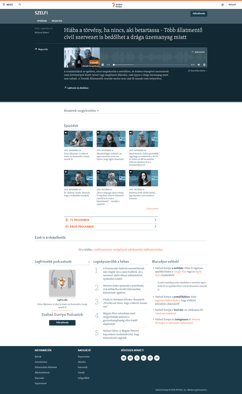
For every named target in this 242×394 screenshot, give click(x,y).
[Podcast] (150, 358)
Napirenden (83, 357)
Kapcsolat (39, 378)
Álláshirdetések (42, 373)
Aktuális (82, 362)
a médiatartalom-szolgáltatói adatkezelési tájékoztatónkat (127, 249)
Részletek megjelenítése (80, 111)
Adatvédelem (41, 362)
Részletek (57, 21)
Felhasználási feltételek (46, 367)
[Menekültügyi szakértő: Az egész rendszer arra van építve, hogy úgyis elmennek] (111, 139)
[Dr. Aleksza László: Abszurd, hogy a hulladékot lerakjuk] (78, 178)
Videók (81, 373)
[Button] (41, 50)
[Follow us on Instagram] (137, 358)
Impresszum (40, 383)
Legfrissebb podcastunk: (53, 262)
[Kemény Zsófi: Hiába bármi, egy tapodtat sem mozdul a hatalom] (143, 178)
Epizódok (42, 21)
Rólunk (38, 357)
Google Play (180, 272)
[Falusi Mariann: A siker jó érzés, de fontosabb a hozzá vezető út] (78, 139)
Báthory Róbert (42, 33)
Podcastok (82, 367)
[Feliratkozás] (157, 358)
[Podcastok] (222, 5)
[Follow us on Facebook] (130, 358)
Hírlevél (232, 5)
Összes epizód (152, 209)
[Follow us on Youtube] (123, 358)
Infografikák (83, 378)
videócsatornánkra (165, 313)
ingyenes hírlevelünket (167, 300)
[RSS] (143, 358)
